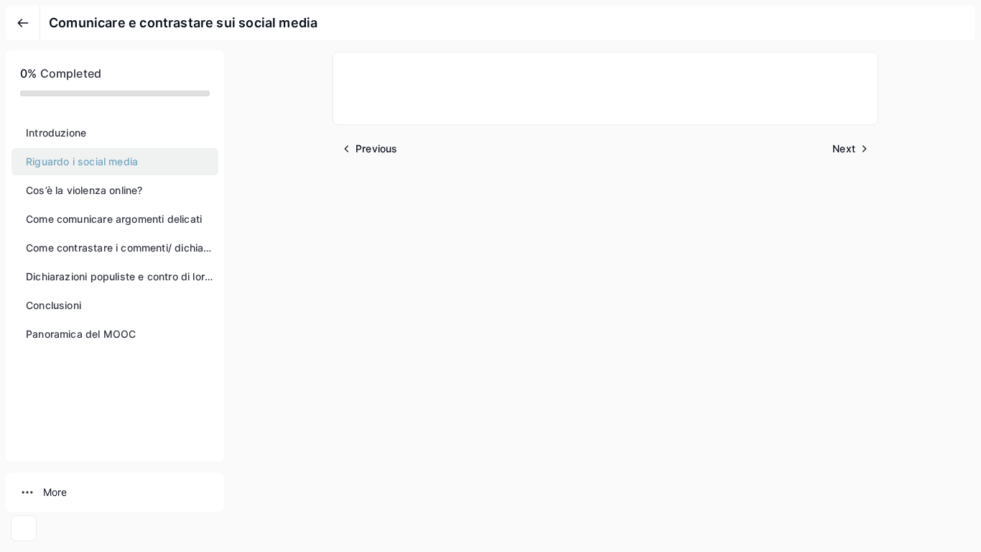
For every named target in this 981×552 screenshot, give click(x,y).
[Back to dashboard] (23, 23)
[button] (114, 133)
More (55, 492)
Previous (376, 148)
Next (843, 148)
